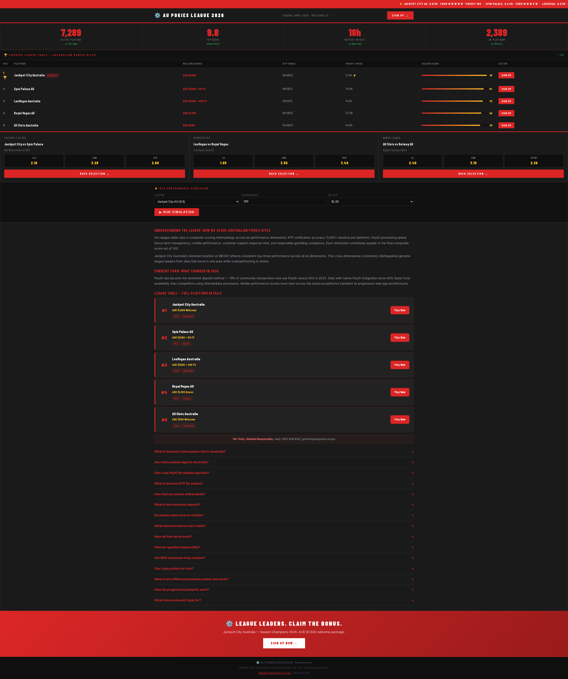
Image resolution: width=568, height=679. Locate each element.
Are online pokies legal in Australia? (284, 462)
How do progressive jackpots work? (284, 589)
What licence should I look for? (284, 600)
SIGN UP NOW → (284, 643)
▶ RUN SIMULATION (176, 212)
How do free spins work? (284, 536)
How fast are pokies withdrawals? (284, 494)
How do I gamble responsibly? (284, 547)
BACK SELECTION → (95, 173)
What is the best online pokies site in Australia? (284, 451)
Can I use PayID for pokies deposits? (284, 473)
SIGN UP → (400, 15)
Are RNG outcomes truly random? (284, 558)
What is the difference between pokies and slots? (284, 579)
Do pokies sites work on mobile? (284, 515)
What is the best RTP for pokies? (284, 483)
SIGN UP (506, 75)
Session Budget (250, 195)
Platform (159, 195)
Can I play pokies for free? (284, 568)
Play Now (399, 310)
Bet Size (333, 195)
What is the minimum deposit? (284, 504)
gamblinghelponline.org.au (274, 673)
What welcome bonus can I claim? (284, 526)
